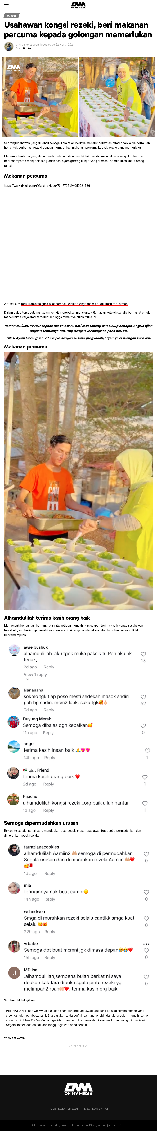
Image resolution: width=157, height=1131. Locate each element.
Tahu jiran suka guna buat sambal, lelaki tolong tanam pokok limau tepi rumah (74, 304)
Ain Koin (27, 48)
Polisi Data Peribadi (63, 1108)
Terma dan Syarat (95, 1108)
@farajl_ (32, 1000)
